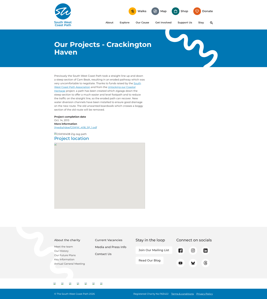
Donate (207, 11)
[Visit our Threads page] (205, 263)
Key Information (64, 259)
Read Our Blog (149, 260)
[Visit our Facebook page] (180, 250)
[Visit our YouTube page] (180, 263)
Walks (142, 11)
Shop (184, 11)
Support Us (185, 22)
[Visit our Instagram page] (193, 250)
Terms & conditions (182, 293)
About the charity (67, 240)
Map (163, 11)
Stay (201, 22)
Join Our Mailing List (154, 250)
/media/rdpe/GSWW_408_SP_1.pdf (75, 127)
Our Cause (142, 22)
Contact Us (103, 254)
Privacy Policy (204, 293)
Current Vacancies (108, 240)
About (109, 22)
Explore (124, 22)
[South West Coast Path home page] (63, 14)
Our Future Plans (65, 255)
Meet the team (63, 246)
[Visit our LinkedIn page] (205, 250)
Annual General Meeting (69, 263)
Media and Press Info (110, 247)
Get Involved (163, 22)
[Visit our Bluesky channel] (193, 263)
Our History (61, 251)
